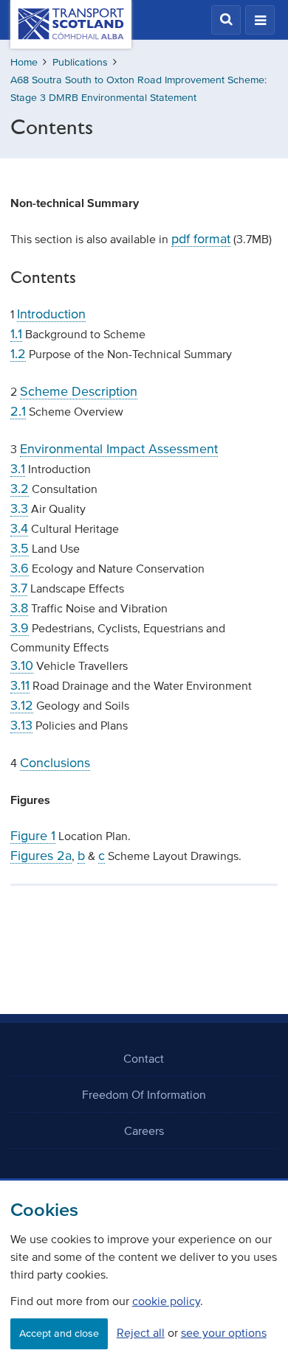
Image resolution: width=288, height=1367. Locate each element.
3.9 (19, 627)
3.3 (19, 508)
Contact (143, 1058)
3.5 (19, 548)
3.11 (20, 685)
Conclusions (55, 762)
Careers (144, 1130)
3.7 (18, 588)
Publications (80, 62)
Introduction (51, 314)
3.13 (21, 725)
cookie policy (166, 1300)
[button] (226, 20)
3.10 (21, 665)
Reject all (141, 1332)
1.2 (18, 353)
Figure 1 (32, 835)
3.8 (19, 608)
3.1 (17, 468)
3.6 (19, 568)
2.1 (18, 411)
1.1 (16, 333)
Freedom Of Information (144, 1094)
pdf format (200, 238)
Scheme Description (78, 391)
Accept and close (59, 1333)
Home (24, 62)
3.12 (21, 705)
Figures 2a (41, 855)
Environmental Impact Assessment (119, 448)
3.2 (19, 488)
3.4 (19, 528)
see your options (224, 1332)
